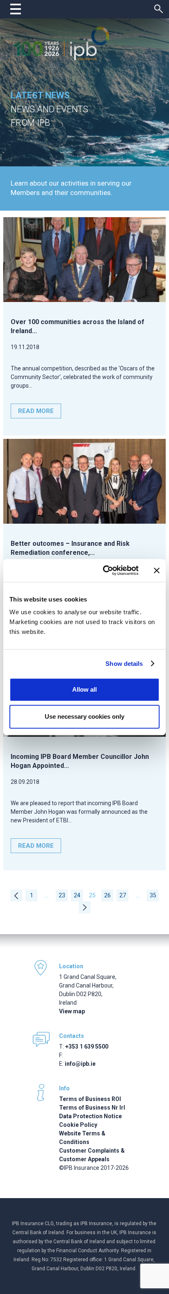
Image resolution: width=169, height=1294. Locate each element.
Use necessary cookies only (84, 716)
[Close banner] (157, 570)
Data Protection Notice (90, 1116)
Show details (124, 663)
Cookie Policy (78, 1124)
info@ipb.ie (80, 1063)
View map (72, 1011)
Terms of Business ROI (90, 1099)
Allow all (84, 689)
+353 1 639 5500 (86, 1046)
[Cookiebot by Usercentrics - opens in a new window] (105, 570)
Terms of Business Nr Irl (92, 1107)
